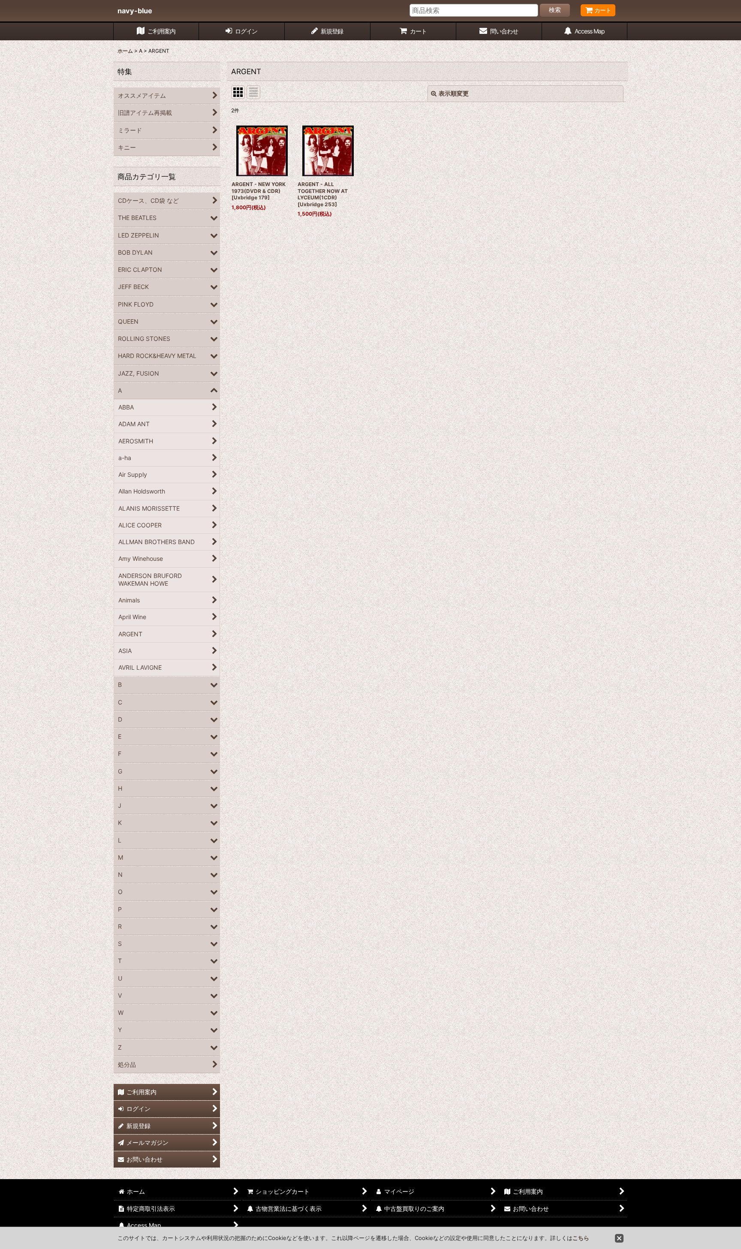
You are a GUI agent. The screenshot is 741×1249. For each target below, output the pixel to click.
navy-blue (134, 10)
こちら (580, 1237)
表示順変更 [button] (454, 93)
